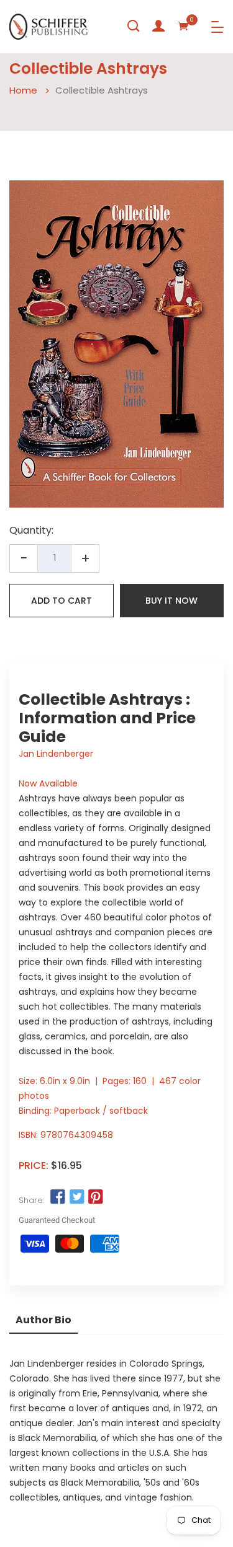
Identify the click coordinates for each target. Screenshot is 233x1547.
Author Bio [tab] (43, 1320)
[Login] (158, 26)
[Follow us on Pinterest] (96, 1197)
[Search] (133, 26)
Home (23, 90)
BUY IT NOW (171, 600)
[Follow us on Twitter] (76, 1197)
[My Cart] (183, 26)
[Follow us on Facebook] (58, 1197)
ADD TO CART (61, 600)
